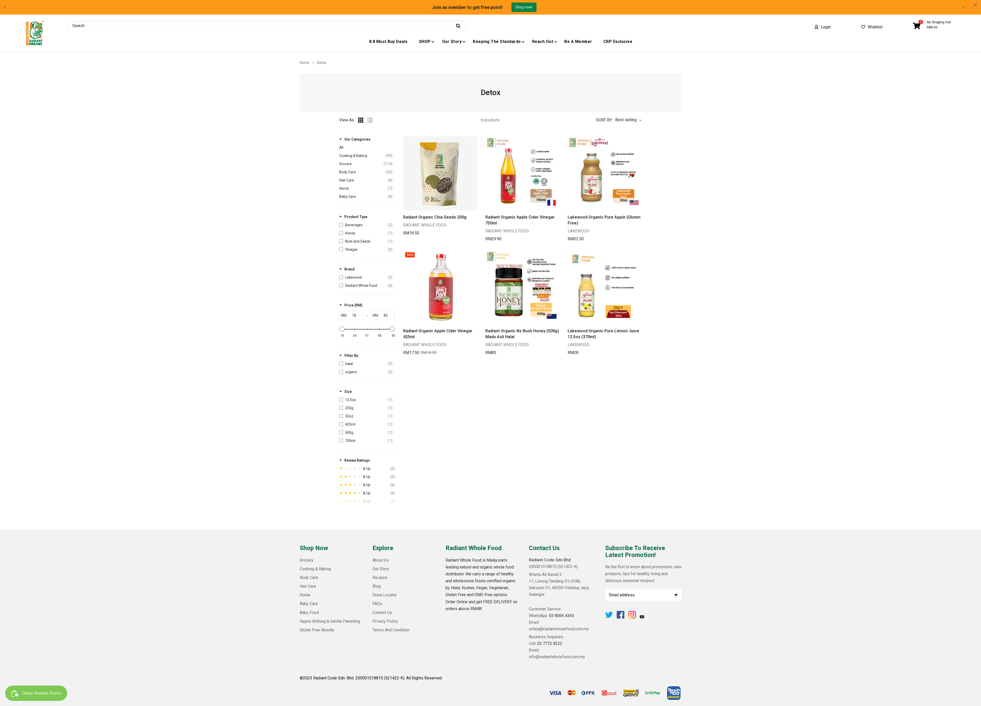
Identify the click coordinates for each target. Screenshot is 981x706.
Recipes (379, 577)
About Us (380, 560)
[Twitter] (609, 617)
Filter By (351, 356)
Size (348, 392)
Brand (349, 269)
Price (353, 305)
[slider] (342, 329)
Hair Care (308, 586)
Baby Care (309, 603)
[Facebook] (620, 617)
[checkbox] (365, 224)
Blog (376, 586)
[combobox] (267, 26)
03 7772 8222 (549, 643)
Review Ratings (357, 460)
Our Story (380, 568)
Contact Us (382, 612)
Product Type (355, 217)
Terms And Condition (391, 630)
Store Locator (384, 595)
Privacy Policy (385, 621)
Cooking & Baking (315, 568)
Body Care (309, 577)
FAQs (377, 603)
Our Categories (357, 139)
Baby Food (309, 612)
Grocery (306, 560)
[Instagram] (632, 617)
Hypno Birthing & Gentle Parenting (330, 621)
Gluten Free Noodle (317, 630)
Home (304, 63)
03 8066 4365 (561, 615)
